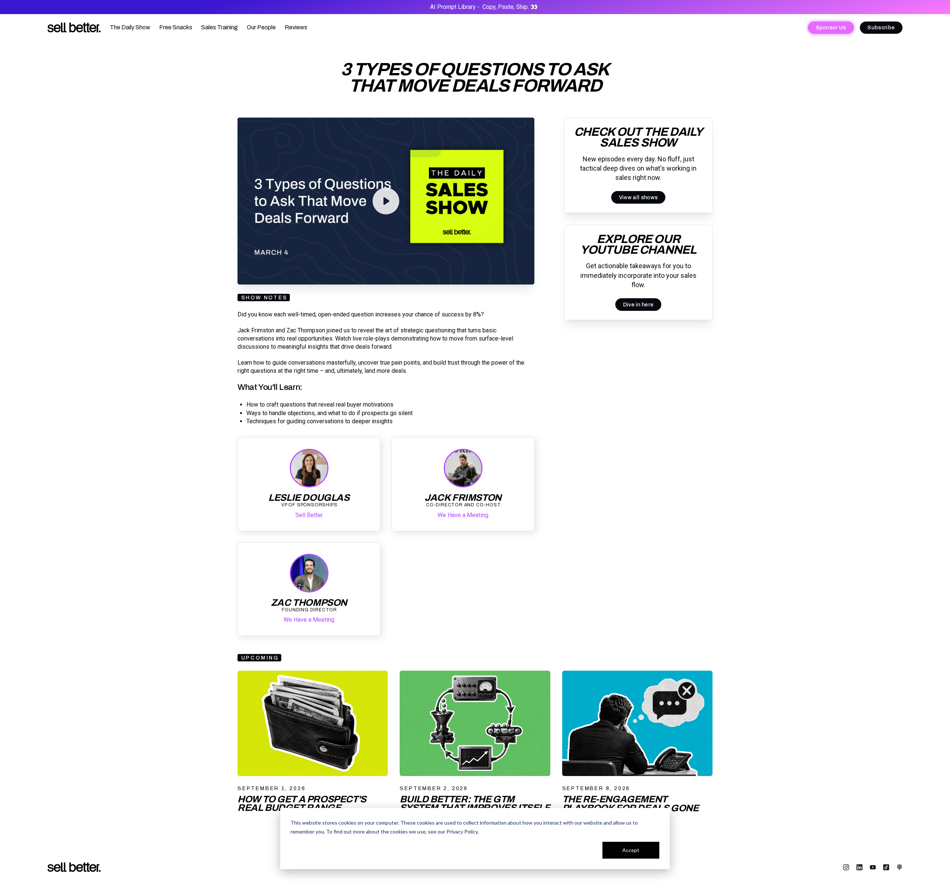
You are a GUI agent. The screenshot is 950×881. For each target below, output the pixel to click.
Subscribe (881, 27)
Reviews (296, 27)
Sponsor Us (831, 27)
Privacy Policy (462, 831)
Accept (630, 850)
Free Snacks (175, 27)
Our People (261, 27)
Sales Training (219, 27)
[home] (74, 28)
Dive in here (638, 304)
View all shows (638, 197)
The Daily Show (130, 27)
